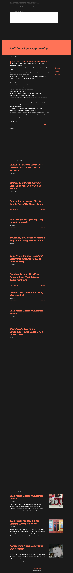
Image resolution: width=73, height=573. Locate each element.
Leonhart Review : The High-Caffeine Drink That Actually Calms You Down (24, 277)
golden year (57, 67)
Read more (43, 175)
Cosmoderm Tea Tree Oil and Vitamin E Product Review (24, 522)
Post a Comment (16, 175)
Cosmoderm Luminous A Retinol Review (26, 312)
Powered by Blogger (37, 568)
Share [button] (56, 60)
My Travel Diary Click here (15, 9)
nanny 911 (57, 73)
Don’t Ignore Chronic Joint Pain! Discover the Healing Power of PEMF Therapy (26, 258)
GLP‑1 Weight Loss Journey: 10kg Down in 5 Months (27, 221)
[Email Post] (45, 125)
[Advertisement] (34, 32)
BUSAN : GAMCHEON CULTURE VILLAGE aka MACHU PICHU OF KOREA (25, 185)
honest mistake (57, 68)
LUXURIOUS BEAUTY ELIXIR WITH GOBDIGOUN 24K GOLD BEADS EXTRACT (26, 167)
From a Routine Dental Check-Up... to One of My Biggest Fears (26, 202)
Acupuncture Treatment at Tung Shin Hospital (26, 294)
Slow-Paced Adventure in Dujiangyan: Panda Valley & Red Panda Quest (26, 331)
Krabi (56, 70)
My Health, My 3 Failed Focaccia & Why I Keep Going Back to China (27, 239)
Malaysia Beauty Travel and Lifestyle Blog (24, 3)
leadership (57, 71)
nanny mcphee (57, 74)
